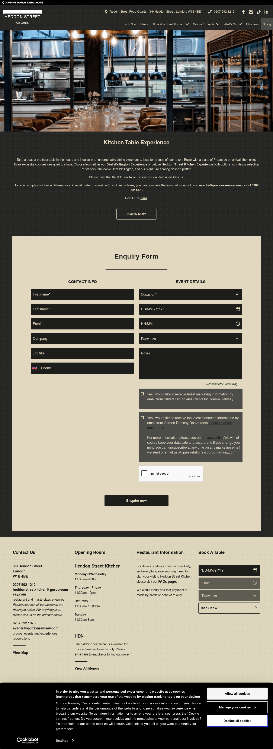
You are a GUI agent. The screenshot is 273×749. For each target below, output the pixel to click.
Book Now (129, 24)
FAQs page (167, 581)
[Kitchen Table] (21, 16)
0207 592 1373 (24, 623)
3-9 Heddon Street (27, 566)
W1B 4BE (20, 576)
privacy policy (213, 438)
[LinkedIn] (266, 11)
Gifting (267, 24)
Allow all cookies (237, 693)
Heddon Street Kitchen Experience (187, 164)
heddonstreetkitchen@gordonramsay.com (40, 592)
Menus (144, 24)
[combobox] (191, 294)
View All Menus (87, 668)
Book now (209, 608)
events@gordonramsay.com (220, 185)
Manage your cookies (235, 707)
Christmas (252, 24)
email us (81, 654)
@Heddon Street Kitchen (168, 24)
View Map (20, 653)
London (19, 571)
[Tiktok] (258, 11)
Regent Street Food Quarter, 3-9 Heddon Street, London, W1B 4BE (155, 11)
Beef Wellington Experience (126, 164)
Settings (62, 740)
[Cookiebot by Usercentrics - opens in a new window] (27, 740)
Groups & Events (203, 24)
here (144, 198)
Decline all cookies (237, 721)
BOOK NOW (136, 214)
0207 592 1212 (224, 11)
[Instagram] (251, 12)
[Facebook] (243, 12)
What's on (230, 24)
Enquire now (136, 501)
